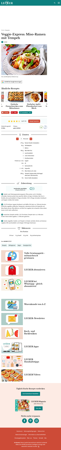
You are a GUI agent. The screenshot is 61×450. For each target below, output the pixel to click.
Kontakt (41, 438)
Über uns (29, 438)
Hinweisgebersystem (20, 438)
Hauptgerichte (27, 245)
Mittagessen (12, 245)
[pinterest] (30, 420)
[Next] (45, 97)
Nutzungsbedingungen (30, 431)
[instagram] (36, 420)
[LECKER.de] (7, 3)
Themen (35, 438)
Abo (45, 438)
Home (2, 30)
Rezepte (7, 30)
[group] (24, 101)
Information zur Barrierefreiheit (37, 435)
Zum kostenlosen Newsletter (30, 394)
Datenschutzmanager (21, 435)
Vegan (19, 245)
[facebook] (24, 420)
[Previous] (2, 97)
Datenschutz (41, 431)
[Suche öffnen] (54, 3)
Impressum (20, 431)
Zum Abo (38, 408)
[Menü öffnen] (59, 3)
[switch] (32, 188)
